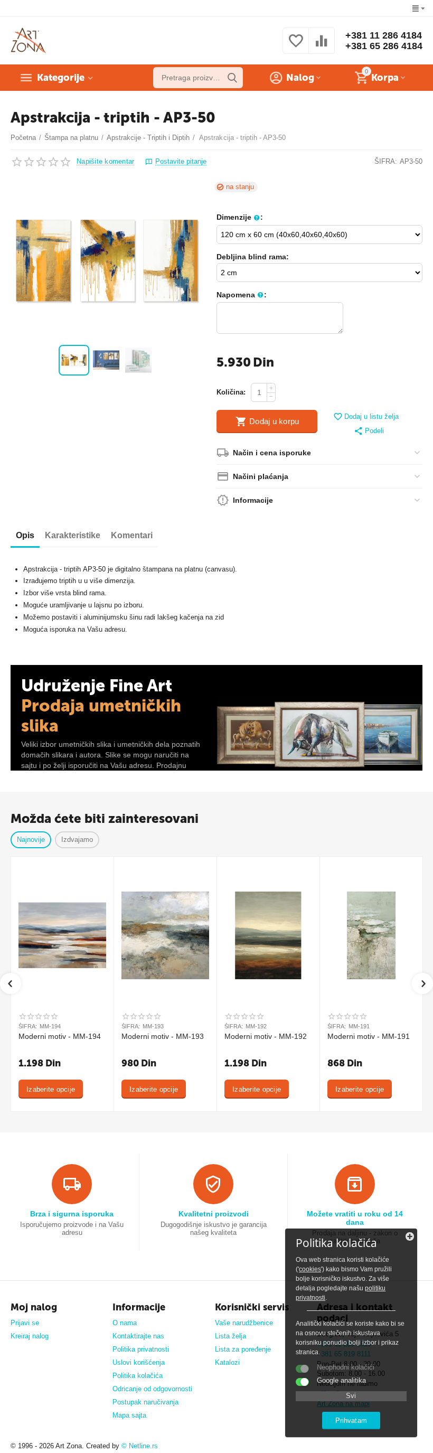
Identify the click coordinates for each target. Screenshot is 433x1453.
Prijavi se (25, 1323)
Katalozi (227, 1362)
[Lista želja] (295, 47)
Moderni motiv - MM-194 (59, 1036)
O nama (124, 1323)
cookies (310, 1269)
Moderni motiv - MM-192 (265, 1036)
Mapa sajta (129, 1415)
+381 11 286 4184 (383, 35)
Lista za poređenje (243, 1349)
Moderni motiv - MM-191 (368, 1036)
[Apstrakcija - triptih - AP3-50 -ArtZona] (107, 261)
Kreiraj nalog (30, 1336)
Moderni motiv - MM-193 (162, 1036)
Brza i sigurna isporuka (72, 1214)
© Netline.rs (139, 1446)
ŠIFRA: (385, 161)
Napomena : (241, 294)
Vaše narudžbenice (244, 1323)
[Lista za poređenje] (321, 47)
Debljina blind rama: (252, 256)
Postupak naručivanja (145, 1402)
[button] (369, 431)
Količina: (231, 392)
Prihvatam (350, 1420)
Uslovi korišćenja (138, 1362)
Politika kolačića (137, 1376)
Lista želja (230, 1336)
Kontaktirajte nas (138, 1336)
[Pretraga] (232, 77)
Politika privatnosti (140, 1349)
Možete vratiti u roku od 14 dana (355, 1218)
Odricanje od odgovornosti (152, 1389)
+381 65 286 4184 (383, 46)
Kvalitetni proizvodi (213, 1214)
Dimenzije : (239, 217)
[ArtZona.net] (28, 40)
